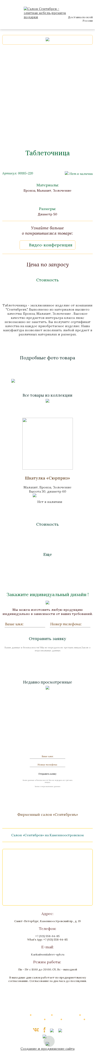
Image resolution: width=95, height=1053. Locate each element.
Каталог (22, 1014)
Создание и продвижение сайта (47, 1049)
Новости (53, 1019)
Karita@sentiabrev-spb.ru (47, 954)
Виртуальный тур (66, 1014)
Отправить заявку (47, 638)
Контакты (47, 1023)
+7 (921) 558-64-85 (47, 936)
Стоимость (47, 280)
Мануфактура (73, 1019)
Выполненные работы (27, 1019)
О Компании (41, 1014)
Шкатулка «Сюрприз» (47, 478)
